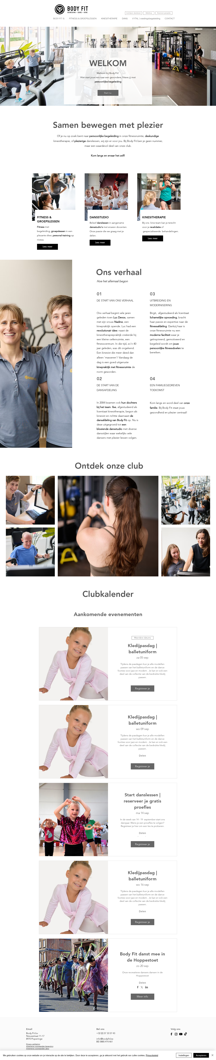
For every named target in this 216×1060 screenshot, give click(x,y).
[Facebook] (171, 1034)
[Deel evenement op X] (141, 987)
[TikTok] (185, 1034)
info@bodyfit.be (104, 1038)
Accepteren (201, 1055)
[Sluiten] (212, 1055)
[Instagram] (176, 1034)
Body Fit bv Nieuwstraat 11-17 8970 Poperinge (35, 1036)
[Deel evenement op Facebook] (137, 987)
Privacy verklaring (33, 1044)
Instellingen (184, 1055)
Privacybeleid (152, 1055)
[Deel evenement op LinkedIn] (146, 987)
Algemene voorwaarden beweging (39, 1046)
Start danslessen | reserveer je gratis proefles (142, 801)
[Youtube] (181, 1034)
